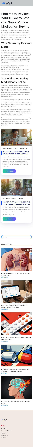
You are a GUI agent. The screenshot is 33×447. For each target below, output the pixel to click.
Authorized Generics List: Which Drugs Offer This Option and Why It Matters (15, 370)
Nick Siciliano (8, 148)
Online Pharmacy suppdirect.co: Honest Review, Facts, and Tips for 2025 (16, 153)
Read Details (9, 171)
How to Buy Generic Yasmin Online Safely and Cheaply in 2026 (16, 338)
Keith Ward (7, 198)
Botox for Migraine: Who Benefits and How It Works (15, 402)
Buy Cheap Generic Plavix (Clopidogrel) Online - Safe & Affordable (14, 306)
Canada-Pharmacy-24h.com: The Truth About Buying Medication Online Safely (16, 203)
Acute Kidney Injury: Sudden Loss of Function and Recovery (15, 274)
